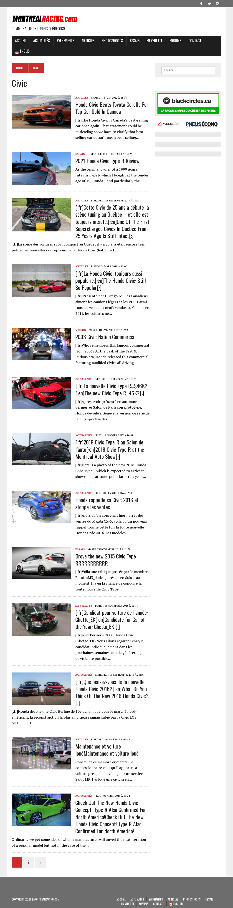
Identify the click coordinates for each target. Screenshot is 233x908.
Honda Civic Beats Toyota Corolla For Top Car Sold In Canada (111, 107)
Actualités (41, 40)
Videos (80, 330)
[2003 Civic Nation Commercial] (41, 356)
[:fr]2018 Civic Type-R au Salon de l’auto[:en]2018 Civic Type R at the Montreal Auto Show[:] (109, 449)
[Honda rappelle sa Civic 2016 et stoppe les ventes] (41, 519)
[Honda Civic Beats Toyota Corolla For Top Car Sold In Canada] (41, 125)
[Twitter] (209, 3)
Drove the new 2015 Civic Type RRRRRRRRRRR (105, 559)
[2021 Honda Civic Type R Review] (41, 181)
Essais (134, 40)
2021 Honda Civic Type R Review (107, 160)
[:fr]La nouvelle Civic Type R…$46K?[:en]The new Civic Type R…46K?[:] (111, 389)
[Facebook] (201, 3)
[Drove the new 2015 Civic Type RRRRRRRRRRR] (41, 576)
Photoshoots (112, 40)
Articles (87, 40)
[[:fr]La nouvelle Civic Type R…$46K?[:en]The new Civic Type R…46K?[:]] (41, 406)
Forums (175, 40)
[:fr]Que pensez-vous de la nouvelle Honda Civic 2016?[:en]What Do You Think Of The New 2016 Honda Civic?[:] (112, 692)
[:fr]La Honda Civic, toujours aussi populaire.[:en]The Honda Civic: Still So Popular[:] (110, 280)
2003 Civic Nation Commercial (105, 336)
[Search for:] (188, 70)
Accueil (20, 40)
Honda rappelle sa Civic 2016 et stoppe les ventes (107, 503)
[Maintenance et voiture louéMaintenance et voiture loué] (41, 766)
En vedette (154, 40)
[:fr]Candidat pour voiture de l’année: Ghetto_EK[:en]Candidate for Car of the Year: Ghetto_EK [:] (111, 619)
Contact (194, 40)
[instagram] (217, 3)
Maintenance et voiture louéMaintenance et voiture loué (107, 749)
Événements (65, 40)
